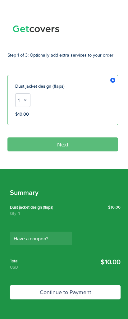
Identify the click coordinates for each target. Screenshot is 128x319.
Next (62, 144)
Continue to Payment (65, 292)
